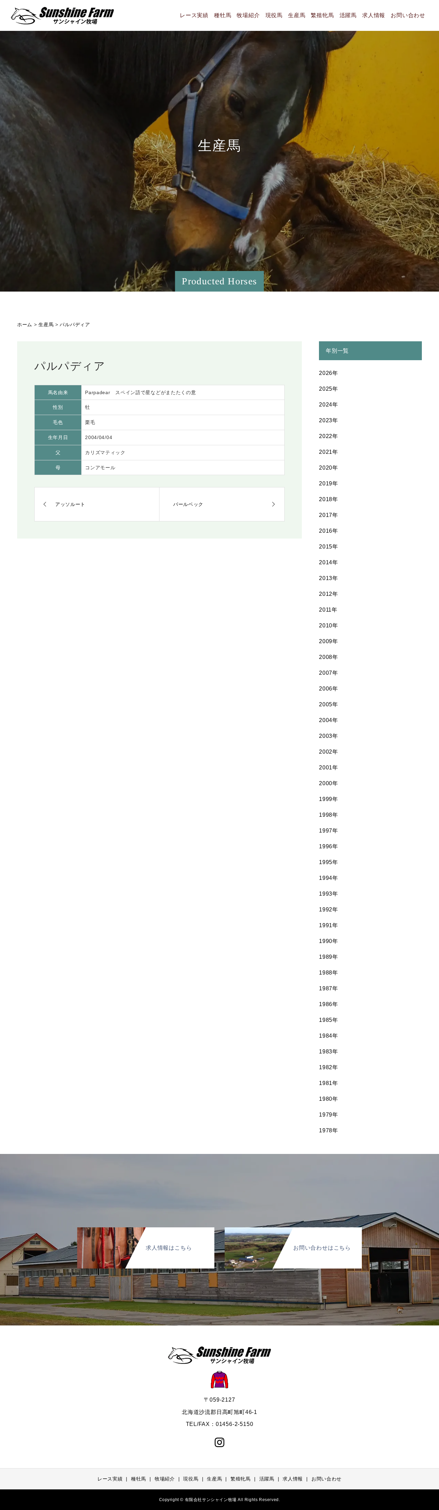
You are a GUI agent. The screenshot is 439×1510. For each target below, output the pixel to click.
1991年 (328, 925)
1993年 (328, 894)
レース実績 (194, 15)
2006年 (328, 689)
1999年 (328, 799)
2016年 (328, 531)
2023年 (328, 420)
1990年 (328, 941)
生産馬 (296, 15)
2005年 (328, 704)
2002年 (328, 752)
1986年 (328, 1004)
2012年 (328, 594)
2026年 (328, 373)
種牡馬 (222, 15)
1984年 (328, 1036)
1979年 (328, 1115)
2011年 (328, 610)
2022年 (328, 436)
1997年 (328, 831)
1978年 (328, 1130)
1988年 (328, 973)
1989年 (328, 957)
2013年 (328, 578)
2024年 (328, 405)
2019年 (328, 483)
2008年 (328, 657)
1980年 (328, 1099)
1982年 (328, 1067)
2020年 (328, 468)
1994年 (328, 878)
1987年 (328, 988)
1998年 (328, 815)
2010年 (328, 625)
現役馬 (274, 15)
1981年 (328, 1083)
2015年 (328, 547)
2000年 (328, 783)
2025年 (328, 389)
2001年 (328, 767)
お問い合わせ (408, 15)
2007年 (328, 673)
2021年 (328, 452)
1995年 (328, 862)
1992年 (328, 909)
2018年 (328, 499)
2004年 (328, 720)
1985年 (328, 1020)
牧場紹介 (248, 15)
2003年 (328, 736)
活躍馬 (348, 15)
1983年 (328, 1051)
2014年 (328, 562)
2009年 (328, 641)
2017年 (328, 515)
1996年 (328, 846)
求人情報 (373, 15)
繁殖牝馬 (322, 15)
